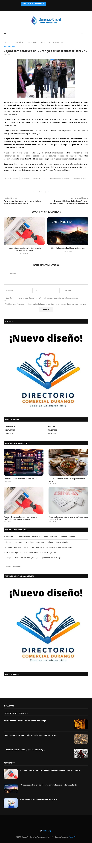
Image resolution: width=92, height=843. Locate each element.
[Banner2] (46, 369)
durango (25, 179)
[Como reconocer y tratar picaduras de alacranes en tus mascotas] (81, 739)
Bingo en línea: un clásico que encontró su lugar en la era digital (68, 518)
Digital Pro (73, 837)
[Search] (87, 34)
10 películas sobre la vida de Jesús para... (68, 248)
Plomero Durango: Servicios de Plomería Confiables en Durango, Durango (20, 518)
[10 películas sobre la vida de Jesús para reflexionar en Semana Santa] (67, 231)
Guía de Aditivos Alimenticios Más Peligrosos (39, 799)
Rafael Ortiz (8, 537)
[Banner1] (46, 624)
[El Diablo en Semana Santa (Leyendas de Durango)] (81, 753)
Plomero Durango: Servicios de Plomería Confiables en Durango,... (24, 249)
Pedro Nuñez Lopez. (12, 552)
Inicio (5, 42)
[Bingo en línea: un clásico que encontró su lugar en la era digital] (68, 500)
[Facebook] (39, 8)
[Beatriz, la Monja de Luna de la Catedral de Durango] (81, 724)
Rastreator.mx (9, 547)
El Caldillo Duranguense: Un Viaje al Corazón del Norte (68, 480)
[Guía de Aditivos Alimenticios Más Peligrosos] (11, 803)
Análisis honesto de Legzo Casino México (20, 479)
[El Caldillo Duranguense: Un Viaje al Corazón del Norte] (68, 462)
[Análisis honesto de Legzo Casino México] (23, 462)
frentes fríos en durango (59, 179)
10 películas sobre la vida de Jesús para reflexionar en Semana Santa (40, 542)
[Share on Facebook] (51, 192)
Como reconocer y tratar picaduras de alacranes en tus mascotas (30, 735)
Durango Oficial (17, 42)
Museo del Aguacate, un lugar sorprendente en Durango (38, 558)
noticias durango (79, 179)
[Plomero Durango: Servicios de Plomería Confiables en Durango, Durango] (24, 231)
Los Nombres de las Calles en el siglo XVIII (39, 552)
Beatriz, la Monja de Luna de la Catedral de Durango (25, 720)
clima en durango (11, 179)
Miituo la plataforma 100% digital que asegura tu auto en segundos (45, 547)
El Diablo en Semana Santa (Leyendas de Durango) (24, 750)
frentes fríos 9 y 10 (39, 179)
